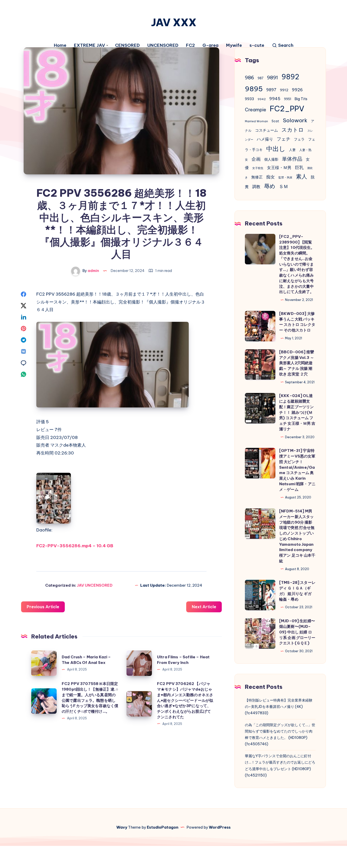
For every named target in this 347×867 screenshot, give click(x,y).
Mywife (234, 45)
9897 (271, 89)
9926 (297, 89)
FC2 (190, 45)
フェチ (283, 139)
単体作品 (292, 159)
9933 (249, 99)
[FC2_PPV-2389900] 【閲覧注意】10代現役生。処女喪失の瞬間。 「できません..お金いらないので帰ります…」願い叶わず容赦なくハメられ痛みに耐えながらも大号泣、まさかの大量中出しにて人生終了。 (297, 264)
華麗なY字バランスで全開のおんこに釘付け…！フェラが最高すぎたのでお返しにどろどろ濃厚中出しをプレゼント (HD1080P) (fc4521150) (280, 766)
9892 (290, 76)
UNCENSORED (162, 45)
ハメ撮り (265, 139)
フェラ (299, 139)
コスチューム (266, 130)
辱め (269, 186)
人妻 (292, 150)
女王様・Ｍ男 (279, 167)
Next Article (204, 606)
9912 (284, 90)
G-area (210, 45)
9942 (262, 99)
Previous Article (43, 606)
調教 (256, 186)
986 (249, 77)
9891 (272, 77)
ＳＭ (283, 186)
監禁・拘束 (285, 177)
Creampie (255, 110)
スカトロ (292, 129)
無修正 (257, 177)
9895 (254, 88)
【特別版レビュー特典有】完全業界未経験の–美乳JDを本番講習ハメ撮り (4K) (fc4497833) (278, 706)
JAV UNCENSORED (95, 585)
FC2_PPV (287, 108)
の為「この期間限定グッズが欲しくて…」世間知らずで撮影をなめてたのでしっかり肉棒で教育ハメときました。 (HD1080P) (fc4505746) (280, 735)
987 (260, 78)
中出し (276, 149)
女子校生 (257, 168)
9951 (287, 99)
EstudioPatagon (162, 827)
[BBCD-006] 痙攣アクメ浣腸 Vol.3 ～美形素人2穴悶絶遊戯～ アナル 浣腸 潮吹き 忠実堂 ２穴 (296, 362)
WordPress (220, 827)
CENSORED (127, 45)
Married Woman (256, 121)
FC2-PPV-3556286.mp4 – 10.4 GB (74, 546)
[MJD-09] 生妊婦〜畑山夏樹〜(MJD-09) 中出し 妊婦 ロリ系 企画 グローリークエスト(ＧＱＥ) (297, 631)
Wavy (121, 827)
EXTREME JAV (89, 45)
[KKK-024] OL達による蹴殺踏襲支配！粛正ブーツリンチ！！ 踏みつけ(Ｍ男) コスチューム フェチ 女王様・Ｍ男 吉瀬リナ (297, 412)
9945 (274, 98)
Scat (275, 121)
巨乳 (299, 167)
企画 (256, 159)
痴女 (270, 177)
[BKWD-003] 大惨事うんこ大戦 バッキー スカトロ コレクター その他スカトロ (297, 321)
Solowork (295, 120)
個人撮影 (271, 159)
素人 (301, 176)
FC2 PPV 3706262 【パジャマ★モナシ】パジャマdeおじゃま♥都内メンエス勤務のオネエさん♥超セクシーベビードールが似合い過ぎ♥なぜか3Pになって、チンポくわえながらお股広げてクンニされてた (185, 700)
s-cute (256, 45)
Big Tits (301, 99)
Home (60, 45)
